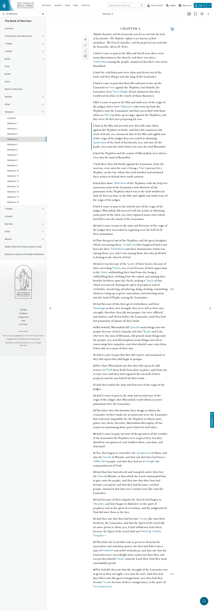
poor (104, 272)
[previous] (51, 308)
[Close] (85, 39)
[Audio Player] (204, 601)
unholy (157, 531)
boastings (99, 308)
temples (98, 535)
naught (151, 461)
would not (130, 245)
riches (116, 268)
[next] (210, 308)
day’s (143, 168)
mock (150, 280)
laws (101, 476)
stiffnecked (100, 461)
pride (131, 264)
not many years (103, 586)
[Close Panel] (43, 14)
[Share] (85, 56)
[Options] (208, 14)
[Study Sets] (189, 14)
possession (100, 142)
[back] (3, 14)
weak (143, 519)
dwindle (99, 504)
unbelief (108, 550)
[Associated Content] (172, 29)
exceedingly (121, 92)
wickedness (117, 249)
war (112, 87)
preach (135, 327)
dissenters (127, 106)
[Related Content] (202, 14)
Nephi (147, 331)
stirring (109, 115)
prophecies (144, 453)
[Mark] (85, 45)
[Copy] (85, 51)
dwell (144, 531)
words (107, 457)
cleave (120, 559)
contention (100, 62)
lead (109, 370)
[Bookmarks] (195, 14)
